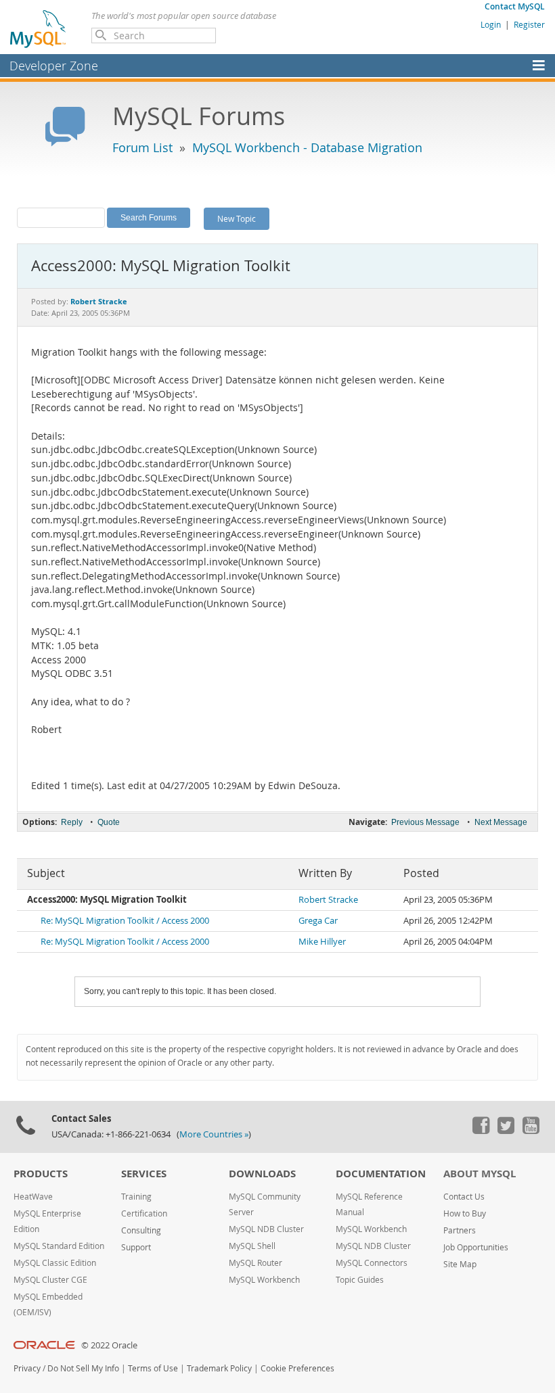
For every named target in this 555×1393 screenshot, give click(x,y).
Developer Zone (53, 65)
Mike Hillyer (322, 941)
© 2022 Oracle (109, 1345)
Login (491, 24)
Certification (144, 1213)
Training (136, 1196)
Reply (72, 822)
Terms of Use (153, 1368)
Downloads (262, 1173)
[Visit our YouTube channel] (530, 1131)
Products (41, 1173)
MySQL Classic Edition (55, 1263)
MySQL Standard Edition (59, 1246)
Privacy (27, 1368)
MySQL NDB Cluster (266, 1229)
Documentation (381, 1173)
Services (143, 1173)
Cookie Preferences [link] (297, 1368)
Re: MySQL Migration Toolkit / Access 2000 (125, 920)
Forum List (142, 147)
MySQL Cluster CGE (50, 1280)
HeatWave (33, 1196)
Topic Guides (360, 1280)
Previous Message (425, 822)
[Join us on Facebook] (480, 1131)
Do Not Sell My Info (83, 1368)
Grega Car (318, 920)
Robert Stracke (328, 899)
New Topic (236, 218)
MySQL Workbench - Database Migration (307, 147)
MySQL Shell (252, 1246)
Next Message (500, 822)
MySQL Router (255, 1263)
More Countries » (213, 1134)
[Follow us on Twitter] (505, 1131)
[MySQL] (38, 28)
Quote (108, 822)
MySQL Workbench (264, 1280)
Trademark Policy (219, 1368)
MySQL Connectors (371, 1263)
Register (529, 24)
